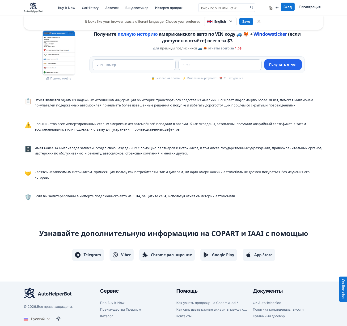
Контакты (183, 316)
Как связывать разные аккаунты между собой (211, 309)
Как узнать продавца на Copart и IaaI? (207, 303)
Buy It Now (67, 8)
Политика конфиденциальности (278, 309)
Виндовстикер (137, 8)
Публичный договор (269, 316)
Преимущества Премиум (120, 309)
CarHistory (91, 8)
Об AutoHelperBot (267, 303)
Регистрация (310, 7)
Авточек (112, 8)
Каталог (106, 316)
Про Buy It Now (112, 303)
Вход (288, 7)
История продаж (169, 8)
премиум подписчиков (178, 48)
